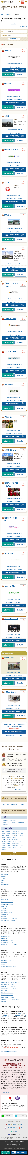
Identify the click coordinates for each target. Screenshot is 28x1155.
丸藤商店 (14, 23)
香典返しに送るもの (6, 962)
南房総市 (4, 847)
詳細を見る (20, 74)
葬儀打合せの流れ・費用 (7, 904)
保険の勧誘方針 (14, 1145)
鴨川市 (3, 837)
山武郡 (3, 839)
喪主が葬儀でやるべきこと (7, 914)
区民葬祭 (7, 215)
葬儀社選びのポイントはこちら (14, 735)
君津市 (14, 837)
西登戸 (17, 804)
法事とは (3, 964)
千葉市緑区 (13, 822)
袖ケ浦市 (4, 841)
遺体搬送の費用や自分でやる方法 (9, 918)
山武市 (8, 839)
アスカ (7, 182)
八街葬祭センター (11, 450)
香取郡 (12, 835)
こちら (9, 1034)
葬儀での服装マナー (6, 990)
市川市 (3, 833)
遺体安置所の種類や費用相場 (8, 920)
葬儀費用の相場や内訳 (6, 936)
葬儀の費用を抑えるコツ (7, 942)
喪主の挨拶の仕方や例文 (7, 912)
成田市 (3, 845)
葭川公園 (13, 804)
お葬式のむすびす (11, 692)
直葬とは (3, 882)
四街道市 (4, 849)
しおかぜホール (10, 352)
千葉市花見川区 (6, 822)
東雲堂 (6, 116)
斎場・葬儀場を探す (23, 26)
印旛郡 (17, 833)
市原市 (8, 833)
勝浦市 (7, 835)
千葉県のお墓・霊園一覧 (13, 853)
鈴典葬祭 (7, 83)
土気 (8, 804)
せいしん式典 (9, 586)
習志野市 (18, 843)
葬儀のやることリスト (6, 906)
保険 (22, 1127)
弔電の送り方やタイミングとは (8, 988)
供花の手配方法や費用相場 (7, 997)
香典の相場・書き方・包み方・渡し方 (10, 999)
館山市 (9, 841)
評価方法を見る (19, 789)
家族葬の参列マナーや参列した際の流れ (10, 982)
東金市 (3, 843)
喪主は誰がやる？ (5, 908)
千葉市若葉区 (5, 824)
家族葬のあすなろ (11, 149)
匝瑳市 (17, 839)
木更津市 (9, 837)
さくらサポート (10, 553)
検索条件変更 (14, 38)
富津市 (13, 845)
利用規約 (22, 1141)
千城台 (22, 804)
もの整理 (15, 1131)
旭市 (3, 831)
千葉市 (4, 817)
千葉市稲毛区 (5, 820)
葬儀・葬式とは (4, 874)
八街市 (14, 847)
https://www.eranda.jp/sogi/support (9, 1051)
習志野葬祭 (8, 384)
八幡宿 (3, 804)
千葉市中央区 (13, 820)
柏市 (3, 835)
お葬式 (14, 1124)
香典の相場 (3, 1001)
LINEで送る (8, 1115)
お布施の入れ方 (4, 938)
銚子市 (14, 841)
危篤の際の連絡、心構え (7, 902)
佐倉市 (19, 837)
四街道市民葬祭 (10, 319)
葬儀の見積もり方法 (6, 910)
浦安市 (22, 833)
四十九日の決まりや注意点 (7, 960)
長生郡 (19, 841)
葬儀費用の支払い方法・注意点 (8, 966)
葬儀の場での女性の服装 (7, 993)
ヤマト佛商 (23, 23)
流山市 (13, 843)
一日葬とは (3, 878)
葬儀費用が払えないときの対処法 (9, 944)
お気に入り (23, 51)
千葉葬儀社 (8, 417)
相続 (16, 1127)
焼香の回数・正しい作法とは (8, 986)
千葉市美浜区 (21, 822)
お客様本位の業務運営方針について (14, 1144)
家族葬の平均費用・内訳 (7, 940)
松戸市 (22, 845)
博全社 (18, 23)
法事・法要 (9, 1127)
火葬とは (3, 880)
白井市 (13, 839)
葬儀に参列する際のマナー (7, 984)
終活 (9, 1124)
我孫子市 (8, 831)
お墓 (21, 1124)
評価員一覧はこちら (6, 1092)
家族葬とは (3, 876)
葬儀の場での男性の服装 (7, 995)
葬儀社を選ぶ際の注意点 (7, 900)
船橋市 (17, 845)
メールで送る (21, 1115)
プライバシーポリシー (14, 1141)
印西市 (13, 833)
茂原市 (9, 847)
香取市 (16, 835)
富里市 (8, 843)
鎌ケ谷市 (22, 835)
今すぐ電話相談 (21, 1152)
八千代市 (19, 847)
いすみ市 (18, 831)
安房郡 (13, 831)
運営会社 (6, 1141)
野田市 (8, 845)
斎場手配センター (15, 1134)
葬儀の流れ (3, 916)
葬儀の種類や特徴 (5, 884)
